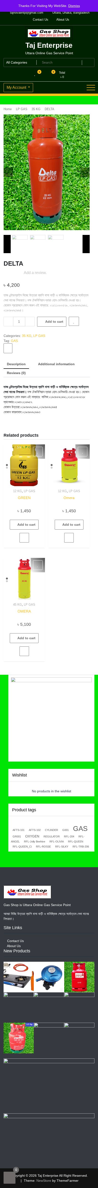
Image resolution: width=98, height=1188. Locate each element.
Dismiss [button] (74, 6)
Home (8, 109)
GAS (14, 341)
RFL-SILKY (61, 846)
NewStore (43, 1180)
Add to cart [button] (26, 524)
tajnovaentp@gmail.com (26, 12)
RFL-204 (69, 836)
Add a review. (35, 273)
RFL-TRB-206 (81, 846)
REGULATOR (52, 836)
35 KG (36, 109)
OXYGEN (32, 836)
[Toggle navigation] (91, 87)
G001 (65, 830)
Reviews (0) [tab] (16, 373)
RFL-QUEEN (75, 841)
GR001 (17, 836)
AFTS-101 (18, 830)
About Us (62, 19)
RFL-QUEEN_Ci (22, 846)
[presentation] (8, 172)
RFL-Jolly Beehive (34, 841)
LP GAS (21, 109)
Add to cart (54, 321)
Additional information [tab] (56, 364)
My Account (17, 87)
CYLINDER (51, 830)
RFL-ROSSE (43, 846)
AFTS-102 (35, 830)
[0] (9, 1178)
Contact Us (40, 19)
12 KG (17, 491)
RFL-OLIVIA (56, 841)
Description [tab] (16, 364)
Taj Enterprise (49, 45)
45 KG (17, 604)
